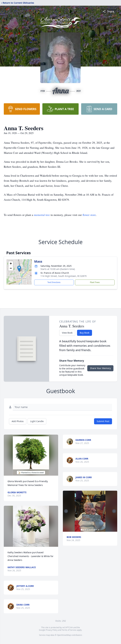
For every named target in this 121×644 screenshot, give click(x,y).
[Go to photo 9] (96, 529)
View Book (67, 332)
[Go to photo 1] (81, 530)
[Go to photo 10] (98, 529)
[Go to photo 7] (93, 529)
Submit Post (103, 421)
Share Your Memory (100, 368)
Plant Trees (95, 282)
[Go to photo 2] (83, 529)
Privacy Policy (52, 630)
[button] (19, 268)
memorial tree (42, 215)
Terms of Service (69, 630)
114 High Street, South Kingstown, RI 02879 (63, 275)
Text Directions (53, 282)
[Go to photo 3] (85, 529)
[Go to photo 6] (91, 529)
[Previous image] (66, 511)
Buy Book (84, 332)
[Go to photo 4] (87, 529)
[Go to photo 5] (89, 529)
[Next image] (114, 511)
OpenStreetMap (64, 635)
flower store (89, 215)
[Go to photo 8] (94, 529)
